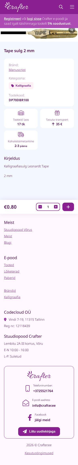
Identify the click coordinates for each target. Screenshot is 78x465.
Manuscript (17, 70)
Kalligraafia (23, 85)
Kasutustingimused (39, 453)
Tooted (9, 265)
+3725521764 (43, 391)
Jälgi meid (42, 420)
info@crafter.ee (44, 405)
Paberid (9, 278)
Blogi (7, 242)
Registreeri (12, 18)
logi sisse (34, 18)
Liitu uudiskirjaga (42, 431)
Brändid (10, 290)
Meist (8, 236)
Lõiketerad (11, 271)
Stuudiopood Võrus (18, 229)
